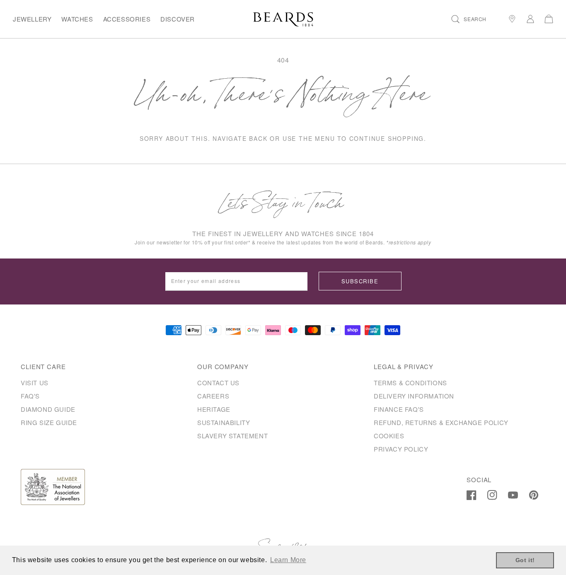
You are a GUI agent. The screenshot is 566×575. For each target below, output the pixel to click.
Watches (77, 18)
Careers (213, 395)
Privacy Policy (401, 449)
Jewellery (32, 18)
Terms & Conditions (410, 382)
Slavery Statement (232, 435)
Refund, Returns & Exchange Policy (441, 422)
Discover (177, 18)
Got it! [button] (525, 560)
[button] (468, 19)
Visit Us (34, 382)
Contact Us (218, 382)
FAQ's (30, 395)
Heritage (213, 409)
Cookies (389, 435)
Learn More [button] (288, 559)
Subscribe (359, 281)
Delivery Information (414, 395)
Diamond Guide (48, 409)
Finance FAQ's (399, 409)
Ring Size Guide (49, 422)
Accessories (127, 18)
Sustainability (223, 422)
